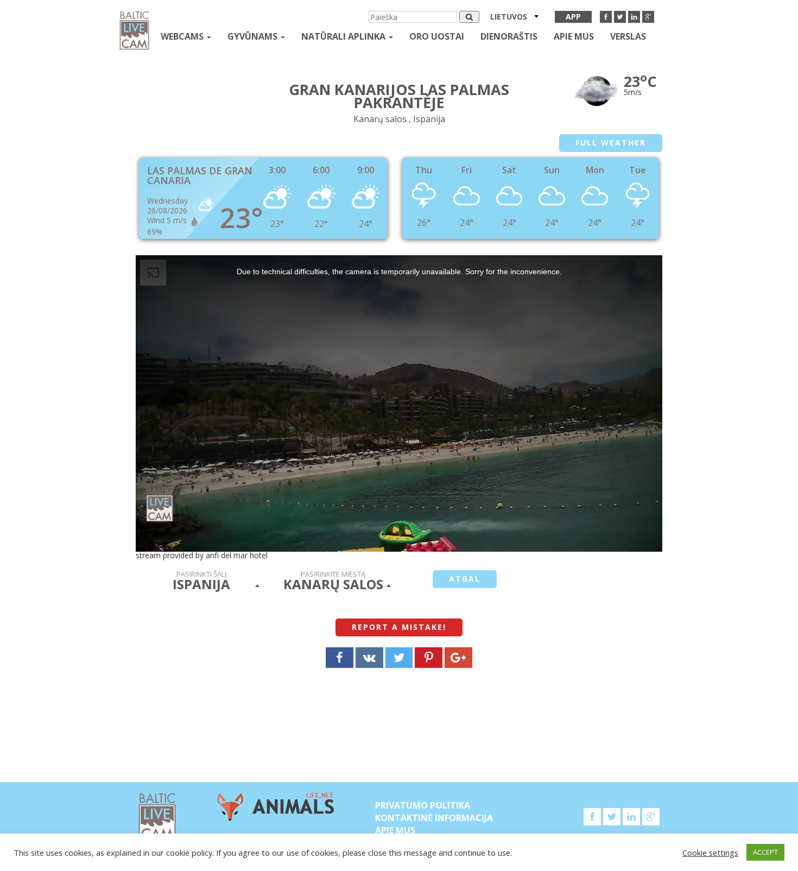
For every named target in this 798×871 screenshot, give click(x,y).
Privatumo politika (422, 805)
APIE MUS (574, 36)
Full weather (610, 142)
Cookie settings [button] (710, 852)
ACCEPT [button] (765, 852)
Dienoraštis (508, 36)
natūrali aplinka (344, 36)
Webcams (183, 36)
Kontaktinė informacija (434, 818)
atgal (464, 578)
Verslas (628, 36)
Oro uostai (436, 36)
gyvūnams (253, 36)
